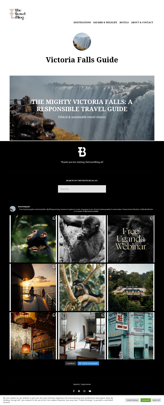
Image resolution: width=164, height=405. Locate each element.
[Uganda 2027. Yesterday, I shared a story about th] (82, 239)
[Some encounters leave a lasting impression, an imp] (33, 239)
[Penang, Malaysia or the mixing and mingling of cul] (130, 335)
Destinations (82, 22)
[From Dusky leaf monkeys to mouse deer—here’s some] (82, 287)
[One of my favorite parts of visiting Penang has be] (82, 335)
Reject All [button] (156, 400)
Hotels (124, 22)
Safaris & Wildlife (105, 22)
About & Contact (142, 22)
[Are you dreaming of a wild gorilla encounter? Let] (130, 239)
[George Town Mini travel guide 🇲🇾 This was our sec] (33, 335)
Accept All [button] (145, 400)
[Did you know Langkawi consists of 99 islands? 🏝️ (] (33, 287)
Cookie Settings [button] (132, 400)
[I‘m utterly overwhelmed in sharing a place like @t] (130, 287)
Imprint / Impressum (82, 384)
